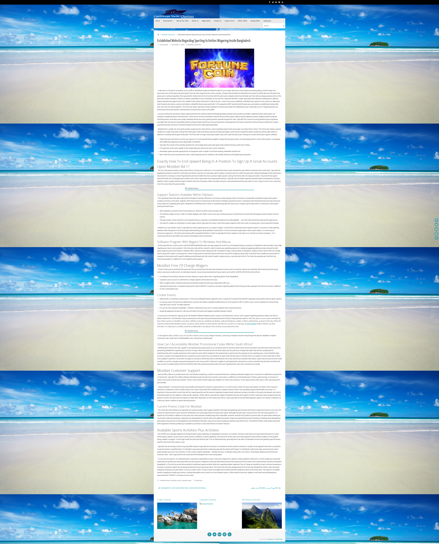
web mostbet (251, 324)
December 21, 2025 (178, 45)
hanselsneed (164, 45)
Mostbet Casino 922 (168, 35)
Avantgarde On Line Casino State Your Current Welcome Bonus (183, 488)
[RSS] (282, 2)
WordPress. (279, 539)
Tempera (270, 539)
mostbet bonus (165, 480)
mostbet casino (176, 480)
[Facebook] (269, 2)
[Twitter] (272, 2)
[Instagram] (279, 2)
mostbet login (186, 480)
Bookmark (198, 480)
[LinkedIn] (276, 2)
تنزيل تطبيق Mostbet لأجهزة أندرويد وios (265, 488)
